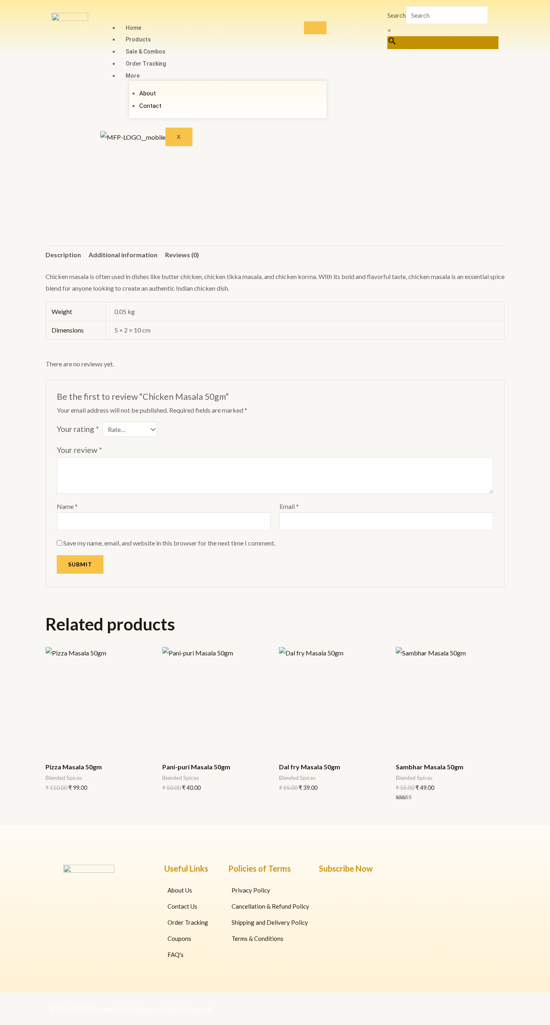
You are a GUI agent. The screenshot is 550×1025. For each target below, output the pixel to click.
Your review (79, 450)
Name (67, 506)
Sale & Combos (145, 51)
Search (396, 15)
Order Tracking (146, 63)
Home (133, 28)
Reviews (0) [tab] (182, 254)
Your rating (78, 429)
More (133, 75)
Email (289, 506)
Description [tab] (63, 254)
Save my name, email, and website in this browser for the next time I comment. (169, 543)
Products (138, 39)
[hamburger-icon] (315, 27)
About (147, 93)
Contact (150, 106)
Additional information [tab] (123, 254)
